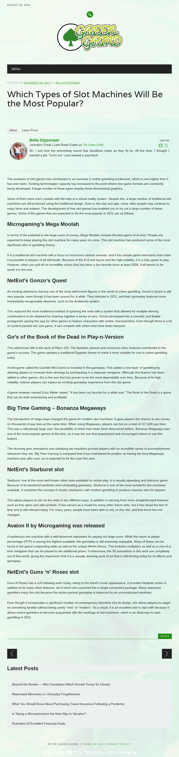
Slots (165, 636)
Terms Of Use (93, 744)
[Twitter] (166, 145)
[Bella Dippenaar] (18, 164)
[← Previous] (12, 654)
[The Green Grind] (89, 50)
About (13, 130)
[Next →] (167, 654)
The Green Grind (92, 144)
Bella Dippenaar (68, 82)
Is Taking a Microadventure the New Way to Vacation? (49, 713)
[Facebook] (160, 145)
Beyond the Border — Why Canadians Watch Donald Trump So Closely (61, 684)
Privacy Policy (119, 744)
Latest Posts (30, 130)
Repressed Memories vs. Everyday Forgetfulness (46, 694)
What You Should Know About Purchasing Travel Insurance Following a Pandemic (69, 704)
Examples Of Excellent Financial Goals (39, 723)
